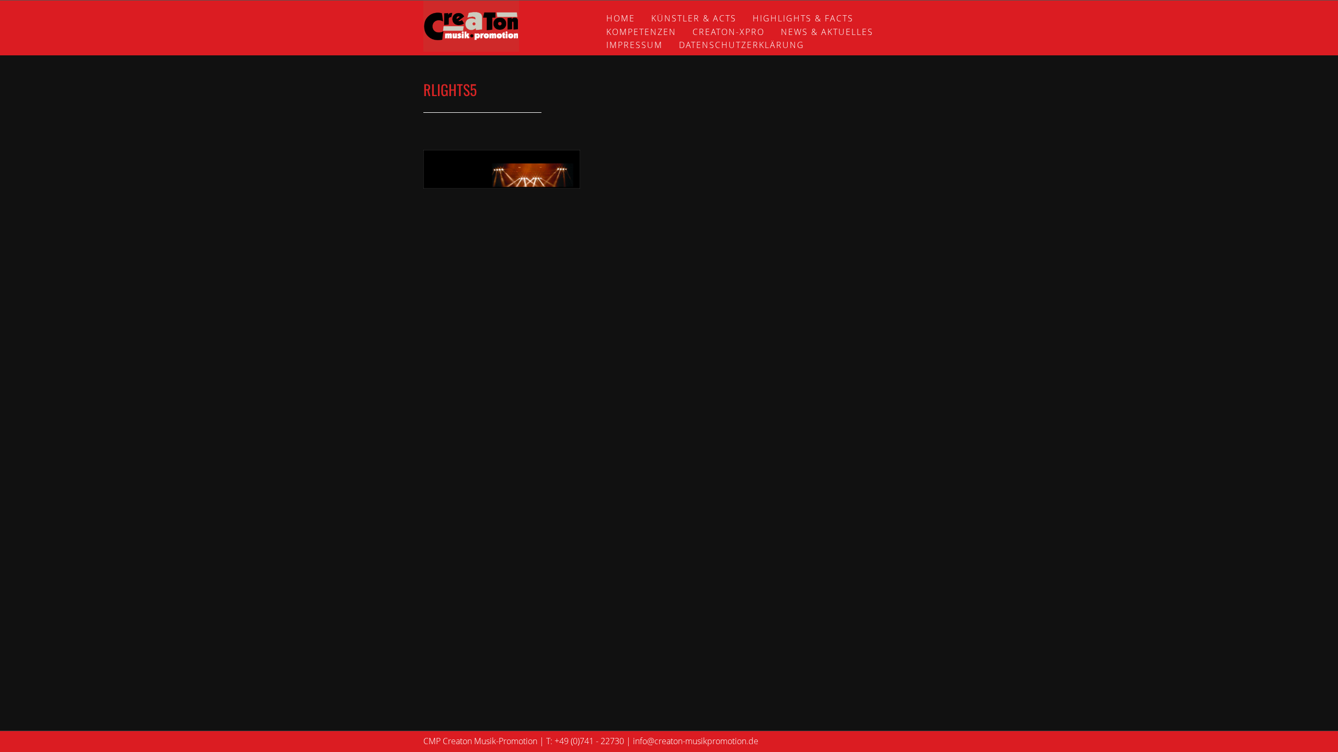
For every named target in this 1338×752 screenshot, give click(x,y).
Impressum (634, 45)
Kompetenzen (641, 32)
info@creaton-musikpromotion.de (695, 741)
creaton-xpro (729, 32)
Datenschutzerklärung (741, 45)
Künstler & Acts (693, 18)
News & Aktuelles (827, 32)
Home (620, 18)
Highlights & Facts (803, 18)
